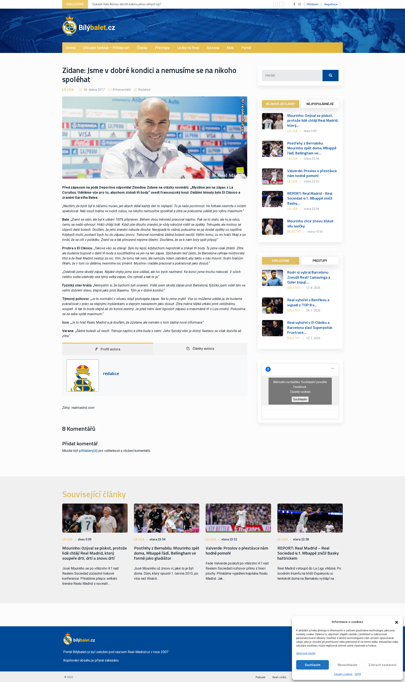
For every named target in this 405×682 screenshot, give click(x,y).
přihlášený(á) (88, 451)
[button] (396, 622)
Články (142, 48)
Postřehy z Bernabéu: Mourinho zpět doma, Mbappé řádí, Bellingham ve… (311, 148)
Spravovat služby (306, 653)
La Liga (68, 90)
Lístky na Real (188, 48)
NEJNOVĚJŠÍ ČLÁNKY (280, 104)
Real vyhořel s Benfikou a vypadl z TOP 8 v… (308, 302)
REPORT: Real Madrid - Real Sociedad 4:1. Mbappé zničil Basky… (309, 198)
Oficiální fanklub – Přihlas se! (106, 48)
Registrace (331, 4)
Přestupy (162, 48)
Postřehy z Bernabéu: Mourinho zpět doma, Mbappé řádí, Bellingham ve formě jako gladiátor (166, 553)
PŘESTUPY (320, 260)
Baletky (293, 287)
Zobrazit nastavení (382, 665)
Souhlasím (312, 665)
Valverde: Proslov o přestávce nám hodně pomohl (312, 173)
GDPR (358, 674)
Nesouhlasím (347, 665)
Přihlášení (312, 4)
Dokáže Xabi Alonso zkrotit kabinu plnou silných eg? (127, 4)
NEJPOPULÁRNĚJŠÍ (319, 104)
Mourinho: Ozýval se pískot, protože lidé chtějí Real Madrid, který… (312, 120)
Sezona (213, 48)
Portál (246, 48)
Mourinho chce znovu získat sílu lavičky (310, 223)
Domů (71, 48)
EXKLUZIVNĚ (280, 260)
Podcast (260, 677)
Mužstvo (294, 231)
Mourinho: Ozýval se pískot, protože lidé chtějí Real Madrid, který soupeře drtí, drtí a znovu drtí (94, 553)
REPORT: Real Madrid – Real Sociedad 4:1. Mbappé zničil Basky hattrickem (308, 553)
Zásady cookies (343, 674)
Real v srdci (279, 677)
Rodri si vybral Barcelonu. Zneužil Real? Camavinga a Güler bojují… (308, 277)
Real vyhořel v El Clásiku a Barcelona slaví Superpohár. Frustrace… (310, 327)
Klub (230, 48)
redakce (144, 90)
